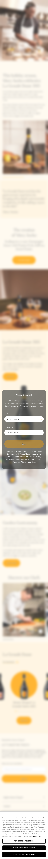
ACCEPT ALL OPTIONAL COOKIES (24, 854)
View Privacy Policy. (35, 836)
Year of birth (11, 427)
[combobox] (24, 419)
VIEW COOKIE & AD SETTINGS (24, 841)
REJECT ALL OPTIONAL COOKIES (24, 848)
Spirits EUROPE (37, 459)
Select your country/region (15, 414)
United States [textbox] (13, 419)
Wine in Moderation (28, 462)
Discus (15, 462)
